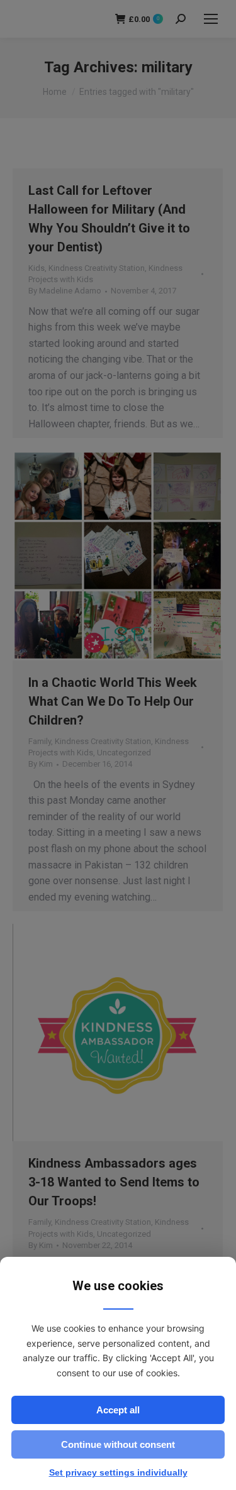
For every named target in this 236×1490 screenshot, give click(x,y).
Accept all (118, 1410)
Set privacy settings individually (118, 1472)
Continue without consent (118, 1444)
